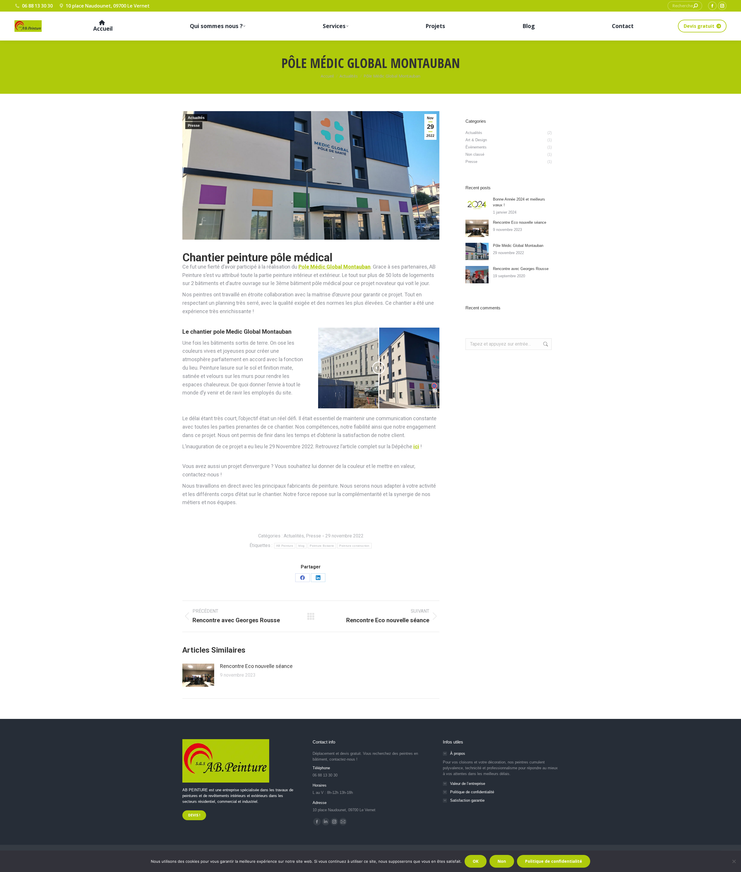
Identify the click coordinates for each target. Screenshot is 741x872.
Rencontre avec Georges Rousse (521, 269)
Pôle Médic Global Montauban (518, 245)
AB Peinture (284, 545)
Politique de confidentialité (553, 861)
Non (502, 861)
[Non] (734, 861)
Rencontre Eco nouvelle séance (256, 666)
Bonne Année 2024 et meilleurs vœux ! (519, 202)
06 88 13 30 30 (37, 6)
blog (301, 545)
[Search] (695, 5)
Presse (194, 126)
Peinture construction (354, 545)
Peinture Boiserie (322, 545)
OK (475, 861)
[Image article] (198, 675)
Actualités (196, 118)
